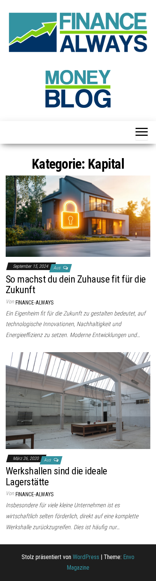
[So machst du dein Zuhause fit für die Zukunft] (78, 215)
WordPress (86, 557)
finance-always (35, 303)
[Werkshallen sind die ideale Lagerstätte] (78, 400)
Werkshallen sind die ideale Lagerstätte (56, 476)
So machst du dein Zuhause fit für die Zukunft (76, 284)
